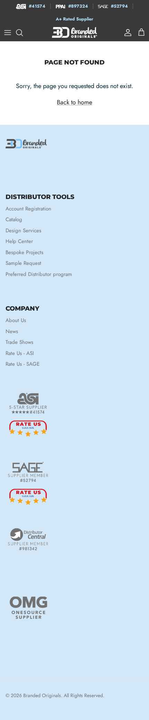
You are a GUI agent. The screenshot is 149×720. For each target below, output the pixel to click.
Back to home (74, 102)
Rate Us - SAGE (23, 364)
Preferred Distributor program (39, 274)
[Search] (22, 32)
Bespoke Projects (24, 252)
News (12, 331)
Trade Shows (19, 342)
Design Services (23, 230)
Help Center (19, 241)
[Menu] (7, 32)
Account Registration (28, 208)
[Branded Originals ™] (74, 32)
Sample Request (23, 263)
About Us (16, 320)
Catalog (14, 219)
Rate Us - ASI (20, 353)
